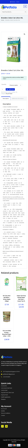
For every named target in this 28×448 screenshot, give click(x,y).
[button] (24, 34)
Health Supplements (5, 397)
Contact (3, 415)
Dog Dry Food (4, 394)
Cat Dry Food (4, 390)
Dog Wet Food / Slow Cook (7, 392)
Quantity (3, 84)
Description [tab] (6, 98)
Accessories (4, 385)
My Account (13, 1)
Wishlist (3, 411)
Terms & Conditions (5, 413)
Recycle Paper (9, 93)
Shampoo (3, 399)
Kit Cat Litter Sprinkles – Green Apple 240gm (7, 298)
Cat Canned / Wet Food (6, 388)
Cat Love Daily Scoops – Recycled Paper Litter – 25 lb (6, 333)
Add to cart (11, 89)
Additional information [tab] (18, 98)
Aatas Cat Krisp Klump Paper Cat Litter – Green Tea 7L (21, 298)
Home (2, 20)
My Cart (18, 1)
